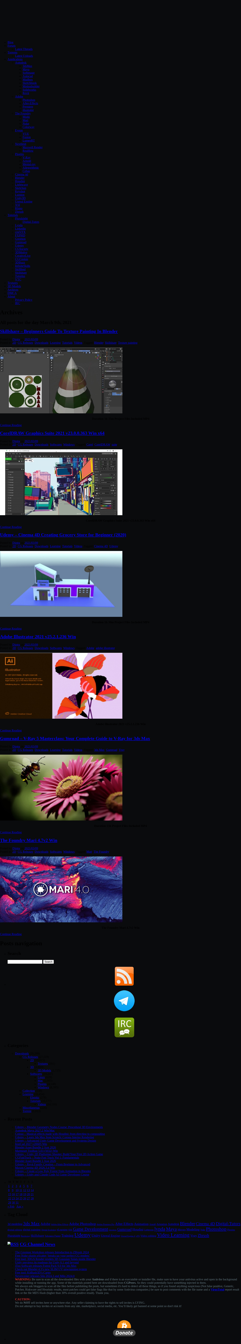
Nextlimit (20, 144)
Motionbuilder (31, 86)
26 (24, 1198)
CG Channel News (37, 1244)
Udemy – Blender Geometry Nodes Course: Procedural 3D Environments (59, 1127)
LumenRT (29, 140)
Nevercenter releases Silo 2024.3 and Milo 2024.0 (45, 1276)
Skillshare (21, 272)
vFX (138, 1236)
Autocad (28, 76)
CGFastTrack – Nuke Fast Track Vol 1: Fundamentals (47, 1157)
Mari (25, 120)
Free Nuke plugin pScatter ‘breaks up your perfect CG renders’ (52, 1255)
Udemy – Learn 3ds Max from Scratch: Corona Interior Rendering (54, 1137)
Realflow (28, 150)
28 (32, 1198)
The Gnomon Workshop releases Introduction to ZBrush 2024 (52, 1252)
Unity (96, 1235)
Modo (26, 116)
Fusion (27, 137)
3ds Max (99, 749)
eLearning (62, 1229)
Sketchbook (30, 83)
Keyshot (20, 191)
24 (17, 1198)
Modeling (193, 1229)
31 (17, 1202)
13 (28, 1190)
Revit (26, 93)
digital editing (15, 1229)
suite (114, 444)
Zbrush (19, 211)
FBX (70, 1230)
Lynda (19, 225)
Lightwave (21, 184)
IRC (17, 303)
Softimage (29, 72)
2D (14, 342)
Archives (13, 289)
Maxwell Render (33, 147)
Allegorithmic (31, 167)
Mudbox (28, 79)
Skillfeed (20, 269)
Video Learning (173, 1235)
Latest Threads (24, 49)
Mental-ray (29, 164)
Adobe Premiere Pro (105, 1224)
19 (24, 1194)
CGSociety (21, 249)
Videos (78, 342)
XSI (17, 204)
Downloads (41, 342)
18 (20, 1194)
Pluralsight (21, 218)
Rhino (18, 208)
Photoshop (29, 99)
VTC (18, 279)
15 (9, 1194)
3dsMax (27, 66)
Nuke (26, 123)
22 (9, 1198)
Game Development (90, 1229)
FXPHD (20, 235)
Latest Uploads (24, 55)
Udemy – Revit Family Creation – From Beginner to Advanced (52, 1164)
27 (28, 1198)
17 (17, 1194)
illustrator (28, 110)
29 (9, 1202)
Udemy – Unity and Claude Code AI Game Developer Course (52, 1174)
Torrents (12, 52)
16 (13, 1194)
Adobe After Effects (59, 1224)
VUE (26, 133)
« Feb (11, 1206)
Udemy (19, 245)
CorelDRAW (102, 444)
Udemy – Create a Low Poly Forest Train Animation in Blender (53, 1171)
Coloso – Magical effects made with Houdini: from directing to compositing (60, 1133)
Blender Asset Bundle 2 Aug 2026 (35, 1147)
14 (32, 1190)
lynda (159, 1229)
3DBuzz (20, 262)
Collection (29, 1090)
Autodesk (21, 62)
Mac (40, 1080)
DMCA (12, 293)
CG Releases (25, 342)
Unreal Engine (23, 201)
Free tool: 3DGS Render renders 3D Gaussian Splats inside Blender (55, 1259)
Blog (10, 42)
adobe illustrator (105, 648)
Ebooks (34, 1097)
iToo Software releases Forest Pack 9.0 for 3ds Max (45, 1265)
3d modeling (15, 1224)
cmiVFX (20, 232)
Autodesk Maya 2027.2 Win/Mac (35, 1130)
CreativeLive (23, 255)
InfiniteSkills (22, 265)
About (11, 296)
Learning (55, 342)
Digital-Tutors (31, 221)
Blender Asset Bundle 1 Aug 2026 (35, 1161)
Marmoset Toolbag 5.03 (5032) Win (36, 1150)
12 (24, 1190)
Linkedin (20, 228)
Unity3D (20, 198)
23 (13, 1198)
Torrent (27, 1111)
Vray (121, 749)
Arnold (27, 160)
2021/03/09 (31, 339)
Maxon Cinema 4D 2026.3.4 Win (35, 1167)
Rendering (25, 1236)
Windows (69, 444)
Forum (11, 45)
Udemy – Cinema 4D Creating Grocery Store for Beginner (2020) (63, 534)
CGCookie (21, 259)
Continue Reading (11, 425)
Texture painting (127, 342)
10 (17, 1190)
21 (32, 1194)
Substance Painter (53, 1236)
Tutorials (13, 215)
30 (13, 1202)
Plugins (19, 154)
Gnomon (20, 238)
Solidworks (29, 89)
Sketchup (20, 188)
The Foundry (23, 113)
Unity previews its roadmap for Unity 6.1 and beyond (47, 1262)
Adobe (19, 96)
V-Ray (27, 157)
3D (32, 1067)
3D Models (14, 286)
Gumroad (20, 242)
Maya (26, 69)
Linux (41, 1077)
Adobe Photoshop (82, 1224)
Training (67, 1235)
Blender (19, 177)
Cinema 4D (101, 546)
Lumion (19, 194)
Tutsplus (20, 276)
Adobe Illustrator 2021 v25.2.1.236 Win (38, 636)
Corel (89, 444)
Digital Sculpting (48, 1230)
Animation (141, 1224)
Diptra (16, 339)
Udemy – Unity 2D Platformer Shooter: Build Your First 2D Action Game (59, 1154)
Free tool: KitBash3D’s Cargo (33, 1272)
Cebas (26, 171)
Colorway (28, 127)
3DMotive (21, 252)
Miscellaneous (31, 1107)
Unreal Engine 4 (128, 1236)
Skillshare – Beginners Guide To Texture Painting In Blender (59, 331)
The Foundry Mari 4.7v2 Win (28, 840)
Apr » (19, 1206)
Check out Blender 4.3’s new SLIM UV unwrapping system (51, 1269)
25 (20, 1198)
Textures (13, 282)
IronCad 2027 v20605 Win (31, 1144)
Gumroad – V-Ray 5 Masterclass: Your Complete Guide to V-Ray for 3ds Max (75, 738)
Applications (15, 59)
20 (28, 1194)
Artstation (161, 1224)
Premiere (28, 106)
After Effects (124, 1224)
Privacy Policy (23, 299)
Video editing (148, 1235)
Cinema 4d (21, 174)
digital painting (32, 1229)
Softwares (56, 444)
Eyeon (19, 130)
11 (20, 1190)
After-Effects (30, 103)
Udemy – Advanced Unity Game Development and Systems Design (55, 1140)
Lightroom (149, 1230)
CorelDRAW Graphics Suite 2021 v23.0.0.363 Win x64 (52, 433)
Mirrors (182, 1229)
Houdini (20, 181)
